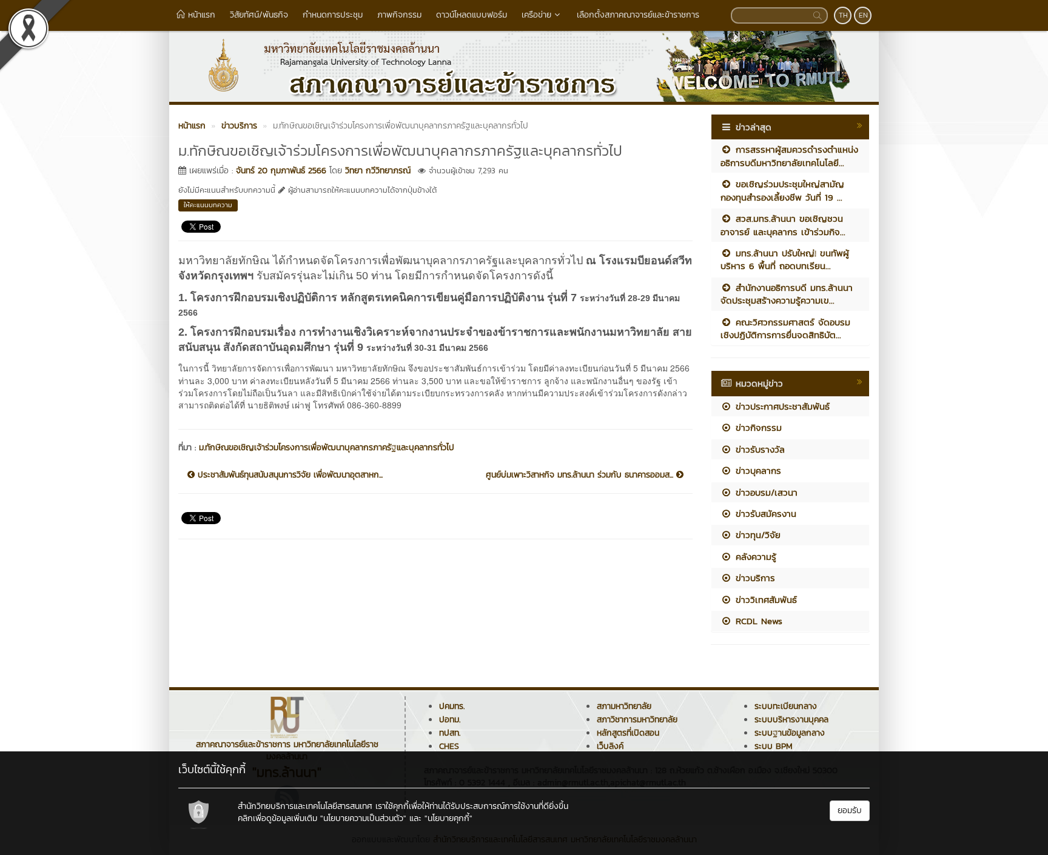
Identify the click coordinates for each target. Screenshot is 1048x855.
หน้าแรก (200, 14)
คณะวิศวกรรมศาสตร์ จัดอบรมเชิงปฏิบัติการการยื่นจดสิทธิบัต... (785, 328)
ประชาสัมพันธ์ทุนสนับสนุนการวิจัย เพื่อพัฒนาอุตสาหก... (289, 475)
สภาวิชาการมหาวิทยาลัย (637, 719)
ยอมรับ (850, 810)
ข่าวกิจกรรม (757, 427)
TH (843, 15)
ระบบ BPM (773, 746)
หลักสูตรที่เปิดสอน (628, 733)
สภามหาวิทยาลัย (624, 706)
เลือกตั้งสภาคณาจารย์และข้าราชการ (638, 14)
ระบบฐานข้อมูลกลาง (789, 733)
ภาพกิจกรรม (399, 14)
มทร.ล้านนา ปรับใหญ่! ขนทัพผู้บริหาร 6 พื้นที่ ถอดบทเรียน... (784, 259)
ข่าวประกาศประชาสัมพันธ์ (781, 406)
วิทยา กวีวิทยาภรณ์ (378, 170)
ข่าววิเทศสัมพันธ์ (764, 600)
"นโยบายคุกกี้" (448, 818)
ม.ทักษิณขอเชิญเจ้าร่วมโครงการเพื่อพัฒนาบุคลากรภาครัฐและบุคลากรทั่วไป (326, 447)
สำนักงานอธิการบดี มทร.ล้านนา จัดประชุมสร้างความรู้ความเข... (786, 294)
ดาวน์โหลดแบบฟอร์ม (471, 14)
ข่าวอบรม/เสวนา (765, 492)
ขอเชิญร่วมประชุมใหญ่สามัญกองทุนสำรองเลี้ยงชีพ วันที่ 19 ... (782, 190)
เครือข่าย (536, 14)
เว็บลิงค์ (610, 746)
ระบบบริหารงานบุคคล (791, 719)
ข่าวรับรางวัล (758, 449)
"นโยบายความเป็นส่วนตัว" (363, 818)
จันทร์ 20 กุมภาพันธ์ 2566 (281, 170)
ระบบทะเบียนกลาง (785, 706)
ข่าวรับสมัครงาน (764, 514)
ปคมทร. (452, 706)
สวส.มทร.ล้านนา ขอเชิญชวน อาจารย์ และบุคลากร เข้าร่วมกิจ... (782, 224)
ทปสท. (449, 733)
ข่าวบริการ (753, 578)
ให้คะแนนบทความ (208, 205)
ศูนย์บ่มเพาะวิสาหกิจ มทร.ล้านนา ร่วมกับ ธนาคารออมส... (581, 475)
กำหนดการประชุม (333, 14)
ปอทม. (449, 719)
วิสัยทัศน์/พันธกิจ (259, 14)
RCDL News (757, 621)
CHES (449, 746)
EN (863, 15)
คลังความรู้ (754, 557)
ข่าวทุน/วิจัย (756, 535)
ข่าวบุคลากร (756, 470)
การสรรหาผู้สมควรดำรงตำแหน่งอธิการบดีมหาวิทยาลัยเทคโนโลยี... (789, 155)
